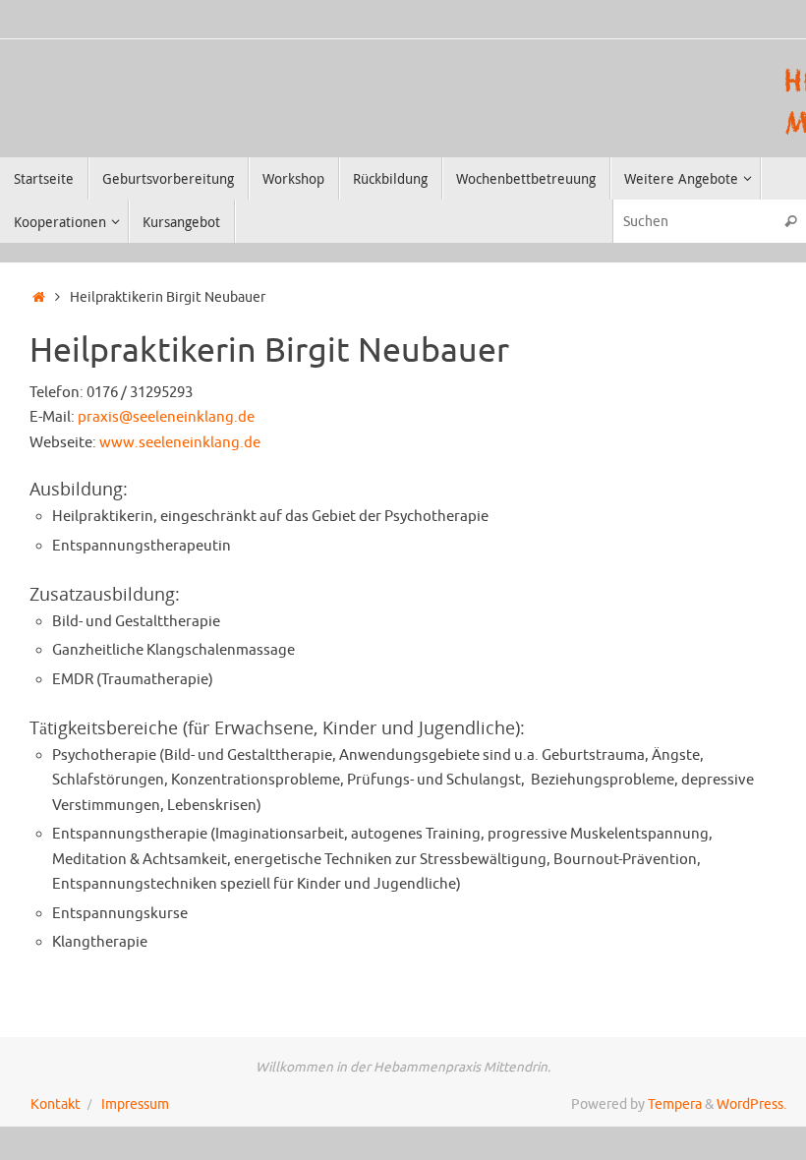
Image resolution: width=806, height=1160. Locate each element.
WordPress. (751, 1104)
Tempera (675, 1104)
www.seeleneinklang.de (179, 443)
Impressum (135, 1104)
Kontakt (55, 1104)
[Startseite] (38, 297)
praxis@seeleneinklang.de (166, 417)
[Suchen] (790, 221)
